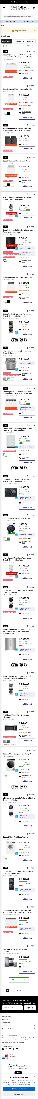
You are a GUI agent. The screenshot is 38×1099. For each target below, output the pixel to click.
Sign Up (30, 1008)
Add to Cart (27, 78)
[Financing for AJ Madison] (12, 1058)
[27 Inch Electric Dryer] (11, 177)
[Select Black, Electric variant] (8, 185)
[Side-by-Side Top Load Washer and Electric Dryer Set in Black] (11, 147)
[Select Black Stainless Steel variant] (8, 741)
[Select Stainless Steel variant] (4, 379)
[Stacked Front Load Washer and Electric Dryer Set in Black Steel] (11, 890)
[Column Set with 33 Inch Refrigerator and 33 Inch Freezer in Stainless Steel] (11, 650)
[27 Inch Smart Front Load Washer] (11, 535)
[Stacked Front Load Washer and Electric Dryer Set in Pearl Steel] (11, 333)
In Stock (7, 46)
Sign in (29, 8)
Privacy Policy (25, 1084)
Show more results (19, 980)
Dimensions (18, 41)
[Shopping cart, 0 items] (34, 8)
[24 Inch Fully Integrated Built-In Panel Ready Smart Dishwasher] (11, 447)
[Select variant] (4, 260)
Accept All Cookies (19, 1089)
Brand (29, 41)
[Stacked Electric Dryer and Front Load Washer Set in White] (11, 695)
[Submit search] (33, 16)
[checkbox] (2, 46)
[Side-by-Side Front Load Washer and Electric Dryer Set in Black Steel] (11, 498)
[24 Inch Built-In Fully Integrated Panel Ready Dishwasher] (11, 249)
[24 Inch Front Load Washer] (11, 853)
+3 (13, 379)
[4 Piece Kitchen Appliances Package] (11, 968)
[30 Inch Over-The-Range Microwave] (11, 734)
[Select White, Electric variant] (4, 185)
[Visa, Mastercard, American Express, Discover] (5, 1058)
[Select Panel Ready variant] (8, 379)
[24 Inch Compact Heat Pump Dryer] (11, 770)
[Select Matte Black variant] (8, 113)
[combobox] (17, 16)
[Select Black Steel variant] (8, 539)
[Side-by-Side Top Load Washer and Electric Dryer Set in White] (11, 73)
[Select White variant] (4, 113)
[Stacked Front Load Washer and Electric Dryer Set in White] (11, 216)
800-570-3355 (13, 1036)
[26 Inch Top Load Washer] (11, 106)
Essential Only (19, 1094)
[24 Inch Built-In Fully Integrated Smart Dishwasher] (11, 370)
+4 (13, 185)
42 (30, 991)
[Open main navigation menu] (4, 8)
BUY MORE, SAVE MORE (26, 112)
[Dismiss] (34, 30)
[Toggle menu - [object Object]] (34, 1016)
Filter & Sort (6, 41)
